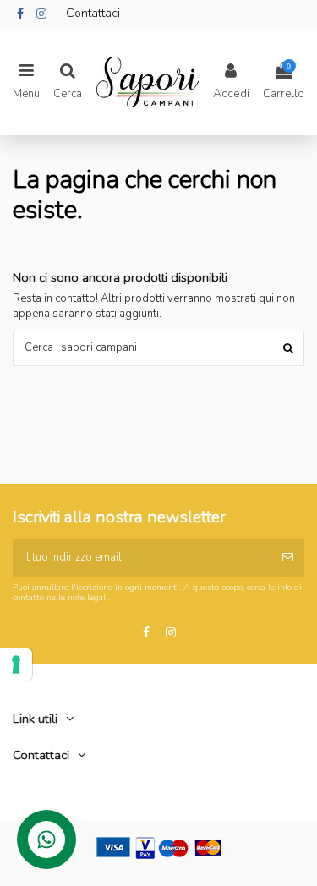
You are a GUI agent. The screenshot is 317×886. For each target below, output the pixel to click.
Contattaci (93, 13)
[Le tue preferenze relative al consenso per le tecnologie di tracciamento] (16, 664)
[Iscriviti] (287, 558)
